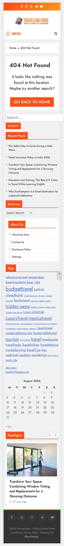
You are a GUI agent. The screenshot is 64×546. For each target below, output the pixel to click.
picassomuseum (26, 323)
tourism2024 (25, 340)
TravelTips (34, 350)
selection (33, 328)
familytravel (22, 300)
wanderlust (39, 355)
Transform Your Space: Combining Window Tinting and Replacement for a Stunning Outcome (33, 169)
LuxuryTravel (17, 318)
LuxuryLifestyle (33, 312)
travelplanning (16, 350)
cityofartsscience (30, 295)
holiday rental (50, 307)
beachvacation (16, 282)
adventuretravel (17, 277)
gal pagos (34, 301)
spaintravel (45, 328)
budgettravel (19, 288)
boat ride (33, 282)
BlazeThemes (31, 536)
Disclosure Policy (21, 249)
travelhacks (13, 344)
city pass (41, 295)
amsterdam (36, 277)
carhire (39, 289)
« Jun (9, 426)
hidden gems (18, 306)
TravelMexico (49, 344)
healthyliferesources (17, 372)
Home (13, 472)
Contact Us (18, 242)
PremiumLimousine (41, 323)
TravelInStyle (30, 344)
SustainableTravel (45, 333)
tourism (12, 339)
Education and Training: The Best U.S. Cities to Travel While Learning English (33, 182)
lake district (17, 312)
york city (11, 360)
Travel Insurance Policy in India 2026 (29, 157)
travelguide (50, 339)
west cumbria (53, 355)
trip (43, 350)
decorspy (11, 368)
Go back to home (32, 102)
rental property (23, 328)
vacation (25, 355)
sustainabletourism (19, 333)
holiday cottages (37, 307)
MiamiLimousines (13, 323)
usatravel (12, 355)
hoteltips (9, 312)
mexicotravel (40, 318)
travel (36, 339)
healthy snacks (44, 301)
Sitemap (16, 257)
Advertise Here (20, 235)
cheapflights (14, 295)
